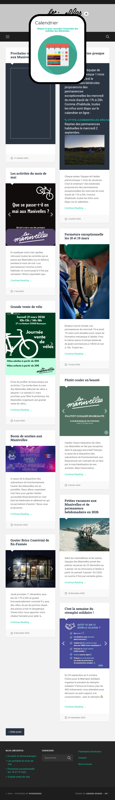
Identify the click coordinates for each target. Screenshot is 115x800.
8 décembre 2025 (21, 633)
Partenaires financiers (89, 751)
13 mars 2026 (74, 364)
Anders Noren (94, 793)
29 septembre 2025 (76, 717)
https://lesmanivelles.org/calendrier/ (86, 120)
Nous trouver (85, 764)
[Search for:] (57, 757)
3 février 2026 (74, 485)
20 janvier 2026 (21, 525)
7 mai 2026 (19, 291)
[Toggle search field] (107, 36)
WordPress (35, 793)
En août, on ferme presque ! (22, 756)
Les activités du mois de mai (28, 175)
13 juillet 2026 (74, 219)
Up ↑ (107, 793)
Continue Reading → (75, 208)
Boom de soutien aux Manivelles (26, 438)
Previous (9, 214)
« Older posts (15, 732)
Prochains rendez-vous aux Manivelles (28, 55)
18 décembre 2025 (76, 593)
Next (51, 214)
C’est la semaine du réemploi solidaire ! (79, 611)
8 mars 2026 (19, 421)
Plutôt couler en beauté (82, 380)
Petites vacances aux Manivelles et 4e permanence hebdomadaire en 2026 (82, 506)
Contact (82, 757)
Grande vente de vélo (26, 307)
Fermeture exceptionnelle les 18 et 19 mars (84, 236)
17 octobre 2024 (21, 158)
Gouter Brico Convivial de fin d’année (30, 542)
